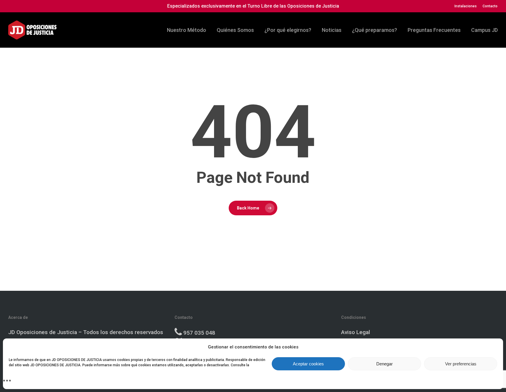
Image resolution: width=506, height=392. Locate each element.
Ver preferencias (460, 363)
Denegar (384, 363)
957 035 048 (199, 332)
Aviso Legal (355, 332)
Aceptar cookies (308, 363)
